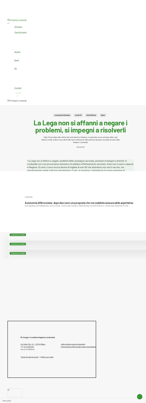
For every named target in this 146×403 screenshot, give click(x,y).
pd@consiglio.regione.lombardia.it (73, 344)
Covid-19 (78, 115)
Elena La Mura (7, 401)
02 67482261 (29, 347)
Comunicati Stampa (62, 115)
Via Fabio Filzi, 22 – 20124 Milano (33, 344)
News (103, 115)
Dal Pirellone (91, 115)
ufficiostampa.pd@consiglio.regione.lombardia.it (78, 347)
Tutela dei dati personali (30, 357)
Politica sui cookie (46, 357)
